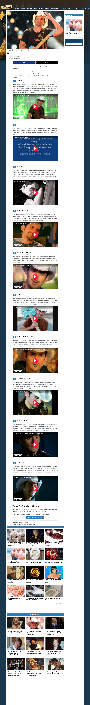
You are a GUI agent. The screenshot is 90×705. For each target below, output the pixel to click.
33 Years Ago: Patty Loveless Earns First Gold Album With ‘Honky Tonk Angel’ (34, 673)
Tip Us (69, 8)
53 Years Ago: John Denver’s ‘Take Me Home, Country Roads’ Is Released (15, 653)
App (65, 8)
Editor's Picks (25, 522)
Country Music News (22, 524)
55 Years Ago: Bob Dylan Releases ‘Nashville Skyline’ (53, 672)
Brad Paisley (15, 66)
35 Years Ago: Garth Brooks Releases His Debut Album (34, 652)
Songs (34, 524)
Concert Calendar (54, 8)
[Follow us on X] (85, 8)
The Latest (16, 8)
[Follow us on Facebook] (82, 8)
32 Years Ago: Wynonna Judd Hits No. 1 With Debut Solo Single (54, 653)
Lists (35, 8)
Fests (61, 8)
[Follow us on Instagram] (88, 8)
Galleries (41, 8)
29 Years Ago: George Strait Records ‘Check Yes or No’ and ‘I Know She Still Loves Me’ (16, 673)
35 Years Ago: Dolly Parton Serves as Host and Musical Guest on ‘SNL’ (54, 632)
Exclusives (23, 8)
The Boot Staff (10, 55)
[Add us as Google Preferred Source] (79, 8)
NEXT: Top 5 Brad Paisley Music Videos (35, 517)
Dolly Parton (41, 342)
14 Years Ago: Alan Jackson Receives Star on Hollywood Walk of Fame (34, 632)
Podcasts (47, 8)
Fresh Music (29, 8)
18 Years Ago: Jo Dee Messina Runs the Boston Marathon (15, 632)
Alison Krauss (46, 428)
